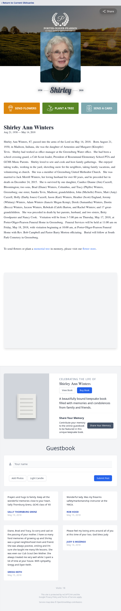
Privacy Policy (52, 597)
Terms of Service (69, 597)
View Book (67, 390)
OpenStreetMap (64, 602)
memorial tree (42, 248)
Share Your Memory (100, 425)
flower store (89, 248)
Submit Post (103, 478)
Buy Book (84, 390)
